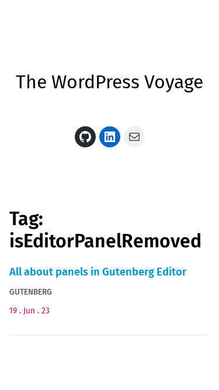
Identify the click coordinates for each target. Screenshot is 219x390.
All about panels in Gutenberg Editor (97, 271)
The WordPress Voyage (109, 82)
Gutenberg (30, 292)
